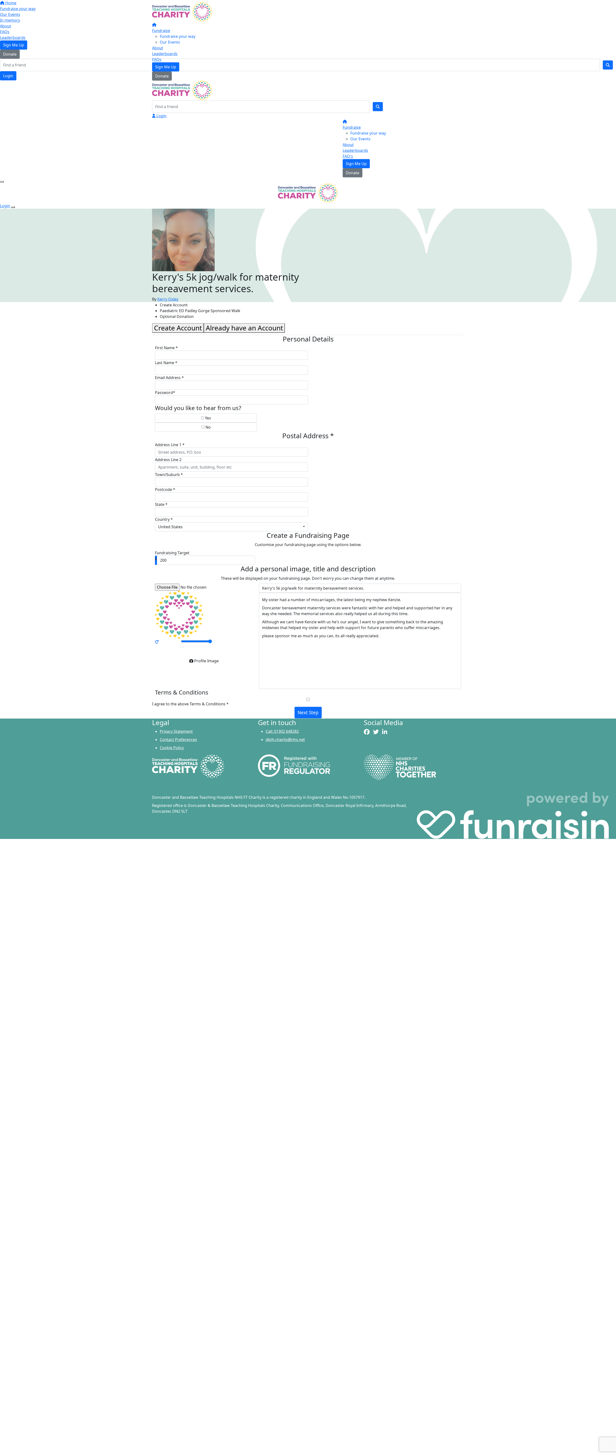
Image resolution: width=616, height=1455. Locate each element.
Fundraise (161, 30)
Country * (164, 519)
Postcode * (165, 489)
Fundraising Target (172, 552)
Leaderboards (165, 53)
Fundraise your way (177, 36)
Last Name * (166, 362)
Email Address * (169, 377)
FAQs (156, 59)
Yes (207, 418)
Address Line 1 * (170, 444)
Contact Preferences (178, 739)
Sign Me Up (165, 67)
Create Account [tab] (178, 327)
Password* (165, 392)
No (208, 427)
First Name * (166, 347)
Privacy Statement (176, 731)
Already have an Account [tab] (244, 327)
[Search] (378, 106)
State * (161, 504)
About (157, 48)
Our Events (170, 42)
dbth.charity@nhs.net (285, 739)
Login (161, 115)
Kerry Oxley (167, 299)
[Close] (13, 207)
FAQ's (348, 156)
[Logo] (182, 11)
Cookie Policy (172, 747)
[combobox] (231, 526)
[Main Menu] (2, 181)
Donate (162, 76)
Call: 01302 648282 (282, 731)
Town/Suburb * (169, 474)
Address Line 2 (168, 459)
